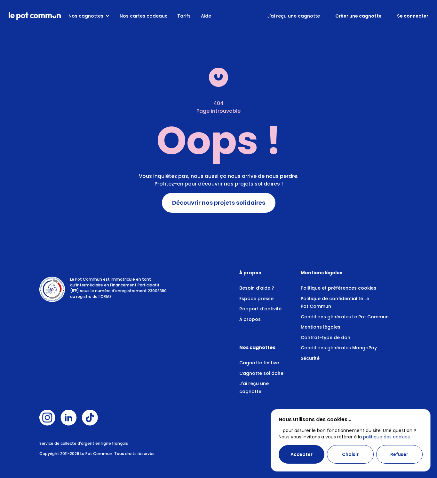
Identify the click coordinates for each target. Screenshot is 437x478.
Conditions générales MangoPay (339, 348)
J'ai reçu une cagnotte (293, 16)
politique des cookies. (387, 437)
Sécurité (310, 358)
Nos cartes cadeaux (143, 16)
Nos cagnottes (85, 16)
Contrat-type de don (325, 337)
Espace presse (256, 298)
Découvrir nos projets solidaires (218, 203)
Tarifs (184, 16)
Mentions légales (320, 327)
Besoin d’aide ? (256, 288)
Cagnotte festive (259, 363)
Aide (206, 16)
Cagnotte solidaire (261, 373)
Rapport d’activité (260, 309)
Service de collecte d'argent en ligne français (83, 443)
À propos (250, 319)
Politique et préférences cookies (338, 288)
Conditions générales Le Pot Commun (345, 317)
